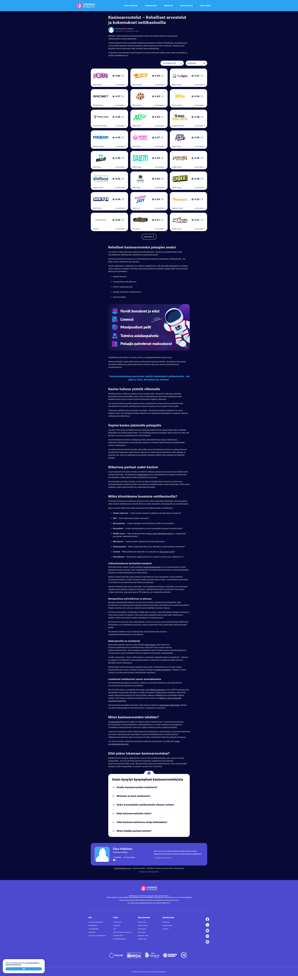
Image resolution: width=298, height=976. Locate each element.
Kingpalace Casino (143, 935)
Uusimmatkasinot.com (122, 868)
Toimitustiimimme (116, 722)
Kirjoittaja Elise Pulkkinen (124, 29)
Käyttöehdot (91, 932)
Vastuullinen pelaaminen (95, 922)
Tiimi (114, 929)
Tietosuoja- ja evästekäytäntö (97, 935)
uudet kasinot (143, 474)
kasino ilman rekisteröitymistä (159, 534)
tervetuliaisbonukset (152, 567)
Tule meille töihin (118, 935)
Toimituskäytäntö (93, 929)
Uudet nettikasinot (131, 6)
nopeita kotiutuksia (162, 670)
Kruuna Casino (142, 922)
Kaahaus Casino (142, 939)
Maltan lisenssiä (157, 690)
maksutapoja (150, 645)
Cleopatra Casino (143, 925)
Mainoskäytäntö (93, 925)
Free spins (166, 929)
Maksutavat (168, 6)
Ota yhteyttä (116, 925)
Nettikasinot (166, 922)
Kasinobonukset (151, 6)
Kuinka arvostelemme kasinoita (122, 932)
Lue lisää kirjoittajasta (162, 858)
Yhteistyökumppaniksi (119, 939)
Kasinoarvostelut (186, 6)
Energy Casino (142, 929)
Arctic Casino (142, 932)
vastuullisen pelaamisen (169, 705)
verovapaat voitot (166, 552)
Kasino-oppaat (205, 6)
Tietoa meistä (117, 922)
